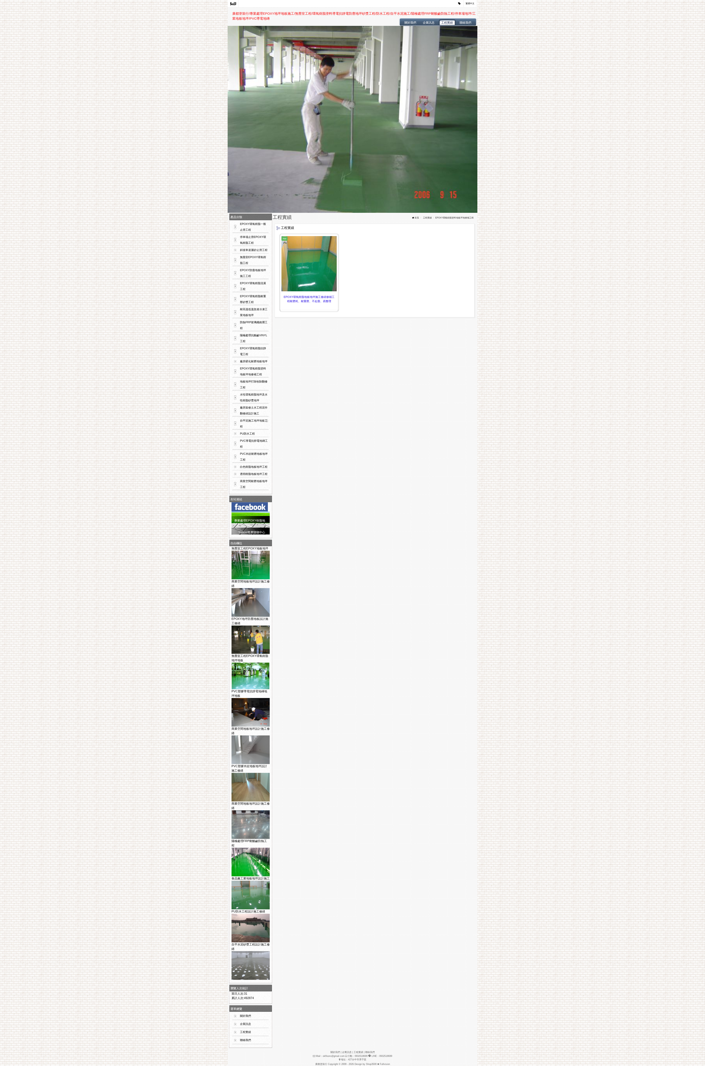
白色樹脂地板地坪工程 (253, 466)
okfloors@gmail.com (334, 1056)
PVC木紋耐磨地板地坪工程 (254, 456)
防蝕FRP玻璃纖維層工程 (253, 325)
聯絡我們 (465, 22)
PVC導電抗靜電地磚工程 (254, 443)
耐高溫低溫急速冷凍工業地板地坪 (253, 312)
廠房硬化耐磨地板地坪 (253, 361)
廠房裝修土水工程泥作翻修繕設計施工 (253, 410)
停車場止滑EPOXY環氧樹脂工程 (253, 239)
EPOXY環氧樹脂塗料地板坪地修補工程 (253, 371)
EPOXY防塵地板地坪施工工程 (253, 273)
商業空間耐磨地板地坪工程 (253, 484)
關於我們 (410, 22)
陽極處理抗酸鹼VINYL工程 (253, 338)
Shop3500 (371, 1064)
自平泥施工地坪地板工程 (253, 423)
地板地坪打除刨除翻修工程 (253, 384)
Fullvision (385, 1064)
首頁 (417, 217)
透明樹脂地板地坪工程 (253, 473)
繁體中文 (470, 3)
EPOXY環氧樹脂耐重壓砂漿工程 (253, 299)
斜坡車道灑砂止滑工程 (253, 250)
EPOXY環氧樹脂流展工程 (253, 286)
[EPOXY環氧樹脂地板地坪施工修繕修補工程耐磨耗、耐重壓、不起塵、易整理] (309, 263)
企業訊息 (429, 22)
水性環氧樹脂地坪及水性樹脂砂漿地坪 (253, 397)
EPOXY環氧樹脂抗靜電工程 (253, 351)
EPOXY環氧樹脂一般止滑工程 (253, 226)
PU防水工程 (247, 433)
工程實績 (447, 22)
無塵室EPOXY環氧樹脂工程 (253, 260)
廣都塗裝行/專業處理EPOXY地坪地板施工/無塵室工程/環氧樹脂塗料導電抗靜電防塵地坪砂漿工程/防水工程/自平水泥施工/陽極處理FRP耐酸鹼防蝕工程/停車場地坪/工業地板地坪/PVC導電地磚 (354, 16)
